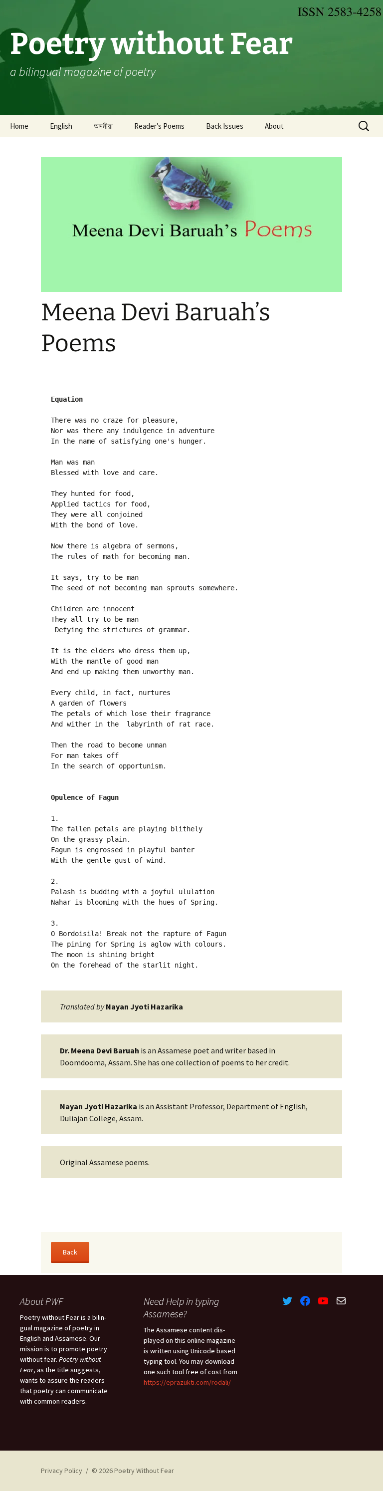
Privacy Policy (61, 1470)
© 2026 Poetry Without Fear (133, 1470)
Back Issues (224, 126)
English (61, 126)
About (274, 126)
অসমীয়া (103, 126)
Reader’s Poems (159, 126)
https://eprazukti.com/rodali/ (187, 1382)
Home (19, 126)
